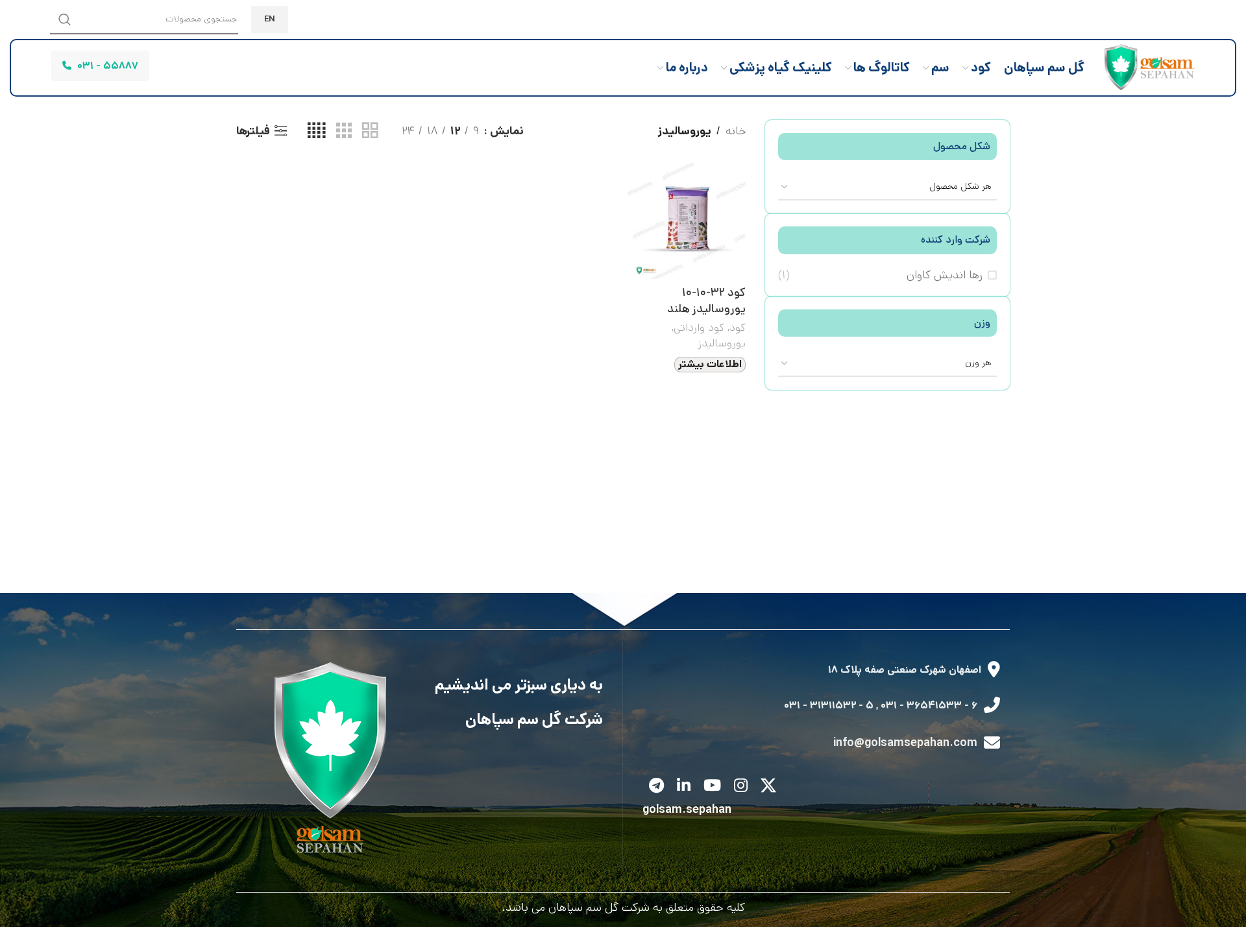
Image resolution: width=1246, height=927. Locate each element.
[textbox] (887, 186)
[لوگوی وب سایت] (1146, 67)
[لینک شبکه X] (768, 786)
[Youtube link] (712, 786)
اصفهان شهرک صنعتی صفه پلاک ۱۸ (904, 669)
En (269, 19)
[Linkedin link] (683, 786)
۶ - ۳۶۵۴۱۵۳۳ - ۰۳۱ (929, 705)
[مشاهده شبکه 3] (344, 131)
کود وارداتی (699, 327)
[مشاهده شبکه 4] (316, 131)
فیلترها (253, 131)
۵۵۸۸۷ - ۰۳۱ (107, 65)
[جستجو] (65, 19)
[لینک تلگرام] (656, 786)
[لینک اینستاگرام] (740, 786)
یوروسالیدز (722, 343)
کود (737, 327)
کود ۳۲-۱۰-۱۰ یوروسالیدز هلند (706, 300)
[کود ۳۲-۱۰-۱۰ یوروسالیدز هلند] (687, 220)
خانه (736, 131)
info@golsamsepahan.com (905, 742)
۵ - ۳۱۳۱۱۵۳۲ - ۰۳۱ (828, 705)
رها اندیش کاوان (945, 275)
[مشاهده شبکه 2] (370, 131)
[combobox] (887, 186)
